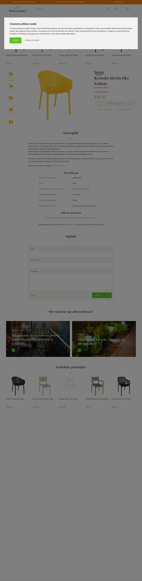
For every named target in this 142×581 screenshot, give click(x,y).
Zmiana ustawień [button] (32, 40)
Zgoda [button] (15, 40)
